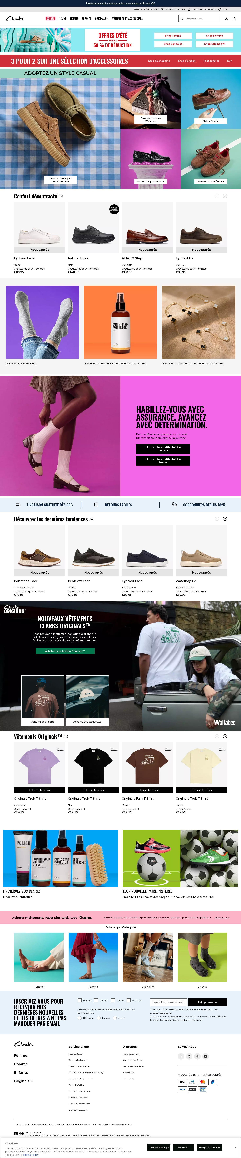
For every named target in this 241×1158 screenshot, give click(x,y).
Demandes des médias (133, 1066)
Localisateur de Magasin (80, 1091)
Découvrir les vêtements (21, 363)
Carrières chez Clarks (133, 1060)
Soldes (50, 18)
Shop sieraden (187, 60)
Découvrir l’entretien (17, 897)
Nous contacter (76, 1054)
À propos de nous (131, 1054)
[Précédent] (217, 196)
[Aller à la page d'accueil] (15, 18)
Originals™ (101, 18)
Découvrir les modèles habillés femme (163, 461)
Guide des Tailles (76, 1085)
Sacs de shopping (159, 60)
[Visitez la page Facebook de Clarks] (181, 1056)
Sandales (173, 43)
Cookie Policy (31, 1154)
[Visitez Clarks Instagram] (189, 1056)
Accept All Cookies (209, 1147)
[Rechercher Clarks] (199, 18)
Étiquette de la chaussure (80, 1079)
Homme (74, 18)
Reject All (183, 1147)
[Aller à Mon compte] (226, 18)
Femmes (87, 1000)
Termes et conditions (78, 1097)
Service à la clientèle (78, 1060)
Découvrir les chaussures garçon (146, 897)
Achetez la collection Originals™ (65, 651)
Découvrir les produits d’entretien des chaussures (115, 363)
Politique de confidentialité (37, 1124)
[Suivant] (225, 196)
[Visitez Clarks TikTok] (197, 1056)
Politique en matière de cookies (73, 1124)
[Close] (235, 1147)
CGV (229, 60)
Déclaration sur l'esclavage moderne (112, 1124)
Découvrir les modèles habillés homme (163, 449)
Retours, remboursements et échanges (87, 1072)
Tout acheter (211, 60)
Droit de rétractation (78, 1110)
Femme (62, 18)
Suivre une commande (79, 1103)
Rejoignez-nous (207, 1002)
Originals (136, 1000)
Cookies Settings (159, 1147)
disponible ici (207, 1009)
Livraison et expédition (79, 1066)
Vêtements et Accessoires (127, 18)
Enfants (86, 18)
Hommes (104, 1000)
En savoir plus (222, 918)
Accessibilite (128, 1072)
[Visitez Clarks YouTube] (205, 1056)
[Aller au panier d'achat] (234, 18)
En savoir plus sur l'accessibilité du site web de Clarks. (125, 1135)
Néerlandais (88, 1018)
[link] (39, 240)
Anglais (121, 1018)
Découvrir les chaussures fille (192, 897)
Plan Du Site (129, 1079)
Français (106, 1018)
